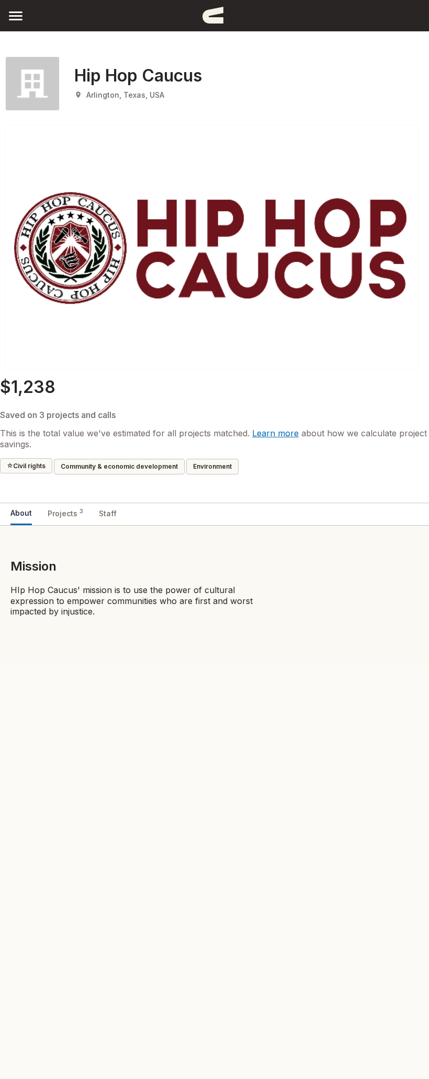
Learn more (275, 433)
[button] (15, 15)
